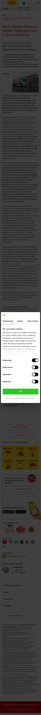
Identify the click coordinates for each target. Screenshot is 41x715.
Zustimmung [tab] (8, 321)
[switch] (35, 367)
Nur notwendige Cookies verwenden (20, 398)
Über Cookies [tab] (32, 321)
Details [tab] (20, 321)
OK (20, 392)
